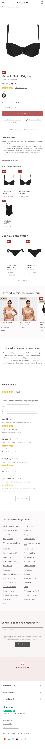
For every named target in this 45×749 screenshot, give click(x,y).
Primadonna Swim (11, 595)
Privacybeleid (7, 638)
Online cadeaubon (11, 526)
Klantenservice (9, 685)
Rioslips (6, 570)
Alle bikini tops (30, 578)
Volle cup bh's (29, 539)
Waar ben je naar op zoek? (12, 7)
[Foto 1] (8, 69)
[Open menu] (2, 2)
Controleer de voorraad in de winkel (12, 121)
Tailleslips (28, 570)
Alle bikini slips (9, 587)
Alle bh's (27, 530)
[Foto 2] (22, 69)
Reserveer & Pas (35, 120)
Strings (27, 574)
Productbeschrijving (8, 137)
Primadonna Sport (31, 595)
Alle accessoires (9, 583)
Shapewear (8, 539)
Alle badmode (9, 578)
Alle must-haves (10, 530)
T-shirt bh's (28, 549)
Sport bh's (7, 566)
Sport (26, 587)
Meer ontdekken (22, 280)
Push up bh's (29, 553)
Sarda (5, 604)
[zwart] (4, 95)
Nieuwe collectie (31, 526)
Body (26, 535)
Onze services (8, 692)
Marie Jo (6, 599)
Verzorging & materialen (10, 161)
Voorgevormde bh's (11, 543)
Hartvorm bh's (9, 557)
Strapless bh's (29, 562)
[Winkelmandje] (42, 2)
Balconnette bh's (10, 553)
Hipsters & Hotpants (11, 574)
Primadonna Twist (31, 591)
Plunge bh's (29, 557)
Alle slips (7, 535)
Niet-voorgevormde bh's (32, 544)
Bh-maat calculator (8, 103)
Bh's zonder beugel (11, 562)
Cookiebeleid (7, 724)
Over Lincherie (9, 699)
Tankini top (28, 583)
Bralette (6, 549)
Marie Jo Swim (30, 599)
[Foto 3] (37, 69)
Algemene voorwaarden (11, 728)
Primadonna (8, 591)
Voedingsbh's (29, 566)
